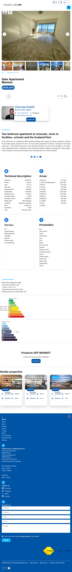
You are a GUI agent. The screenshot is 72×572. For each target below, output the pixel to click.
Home (4, 422)
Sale (3, 72)
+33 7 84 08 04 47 (22, 113)
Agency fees (43, 563)
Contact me (31, 119)
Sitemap (4, 440)
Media (4, 433)
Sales (3, 424)
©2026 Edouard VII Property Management (15, 563)
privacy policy (25, 536)
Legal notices (34, 563)
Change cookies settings (57, 563)
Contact (4, 431)
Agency (4, 428)
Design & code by (4, 568)
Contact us (36, 361)
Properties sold (6, 438)
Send (6, 540)
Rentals (4, 426)
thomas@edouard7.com (24, 115)
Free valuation (6, 435)
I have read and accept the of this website (21, 536)
